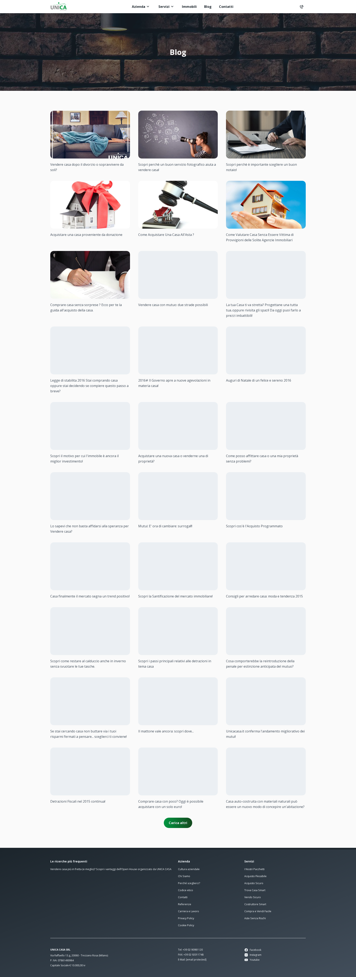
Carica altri (178, 823)
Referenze (184, 904)
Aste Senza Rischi (255, 918)
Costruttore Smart (255, 904)
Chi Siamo (184, 876)
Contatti (226, 6)
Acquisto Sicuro (253, 883)
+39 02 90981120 (193, 949)
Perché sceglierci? (189, 883)
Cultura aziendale (189, 869)
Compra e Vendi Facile (257, 911)
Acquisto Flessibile (255, 876)
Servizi (164, 6)
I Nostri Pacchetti (254, 869)
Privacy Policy (186, 918)
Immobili (189, 6)
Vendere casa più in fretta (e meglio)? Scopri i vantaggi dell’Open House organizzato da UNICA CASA (110, 869)
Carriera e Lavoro (188, 911)
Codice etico (185, 890)
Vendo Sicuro (252, 897)
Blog (208, 6)
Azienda (138, 6)
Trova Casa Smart (254, 890)
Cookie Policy (186, 925)
